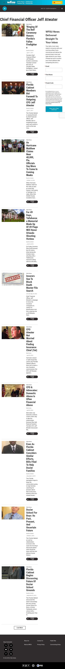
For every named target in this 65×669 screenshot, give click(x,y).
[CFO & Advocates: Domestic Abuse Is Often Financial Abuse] (13, 390)
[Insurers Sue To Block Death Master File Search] (13, 279)
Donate (58, 2)
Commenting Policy (55, 644)
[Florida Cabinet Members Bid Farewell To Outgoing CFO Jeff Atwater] (13, 88)
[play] (4, 9)
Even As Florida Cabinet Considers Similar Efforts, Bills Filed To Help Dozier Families (31, 457)
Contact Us (40, 640)
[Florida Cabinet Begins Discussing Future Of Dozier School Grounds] (13, 572)
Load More (20, 628)
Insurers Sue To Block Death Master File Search (32, 283)
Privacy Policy (41, 644)
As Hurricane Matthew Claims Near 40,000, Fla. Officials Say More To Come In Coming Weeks (31, 159)
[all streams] (62, 8)
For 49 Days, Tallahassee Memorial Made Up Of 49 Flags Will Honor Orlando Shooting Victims (32, 225)
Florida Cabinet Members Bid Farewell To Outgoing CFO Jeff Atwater (32, 95)
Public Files (53, 640)
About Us (26, 640)
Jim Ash (28, 293)
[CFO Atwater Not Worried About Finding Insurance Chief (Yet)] (13, 332)
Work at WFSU (28, 644)
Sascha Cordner (30, 50)
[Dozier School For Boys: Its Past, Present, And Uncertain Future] (13, 513)
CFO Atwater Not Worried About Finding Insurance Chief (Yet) (31, 340)
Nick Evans (28, 353)
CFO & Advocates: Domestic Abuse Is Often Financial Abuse (32, 396)
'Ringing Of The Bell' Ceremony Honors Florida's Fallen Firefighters (31, 37)
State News (29, 24)
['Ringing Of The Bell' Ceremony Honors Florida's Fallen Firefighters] (13, 30)
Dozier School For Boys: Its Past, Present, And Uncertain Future (31, 520)
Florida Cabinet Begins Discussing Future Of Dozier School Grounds (32, 580)
